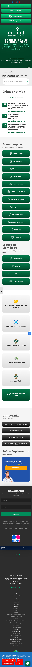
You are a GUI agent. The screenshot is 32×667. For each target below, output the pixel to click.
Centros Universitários (16, 643)
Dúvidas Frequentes (16, 625)
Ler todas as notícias (15, 98)
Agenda (16, 629)
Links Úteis (16, 637)
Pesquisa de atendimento (16, 362)
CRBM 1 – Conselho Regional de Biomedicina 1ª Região (16, 31)
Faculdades (16, 646)
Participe (29, 547)
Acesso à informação (20, 547)
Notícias (16, 606)
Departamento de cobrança (16, 345)
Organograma (16, 598)
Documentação (16, 631)
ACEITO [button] (20, 660)
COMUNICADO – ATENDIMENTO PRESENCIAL (14, 116)
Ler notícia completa (16, 112)
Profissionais (16, 618)
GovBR (3, 548)
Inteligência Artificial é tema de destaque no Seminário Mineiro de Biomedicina (17, 127)
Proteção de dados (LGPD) (16, 327)
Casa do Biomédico (16, 10)
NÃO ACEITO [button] (19, 663)
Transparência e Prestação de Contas (16, 306)
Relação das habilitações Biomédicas (16, 621)
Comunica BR (11, 547)
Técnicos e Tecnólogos (16, 623)
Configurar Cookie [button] (8, 663)
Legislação (16, 608)
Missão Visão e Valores (16, 596)
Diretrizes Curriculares (16, 616)
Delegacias (16, 604)
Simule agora (16, 468)
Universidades (16, 641)
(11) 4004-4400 (14, 465)
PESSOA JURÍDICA (16, 635)
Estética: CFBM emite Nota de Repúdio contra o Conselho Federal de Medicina (18, 106)
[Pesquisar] (27, 81)
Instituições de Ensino (16, 639)
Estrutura (16, 593)
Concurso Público (16, 381)
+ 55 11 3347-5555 (17, 575)
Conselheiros (16, 600)
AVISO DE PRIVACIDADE (9, 660)
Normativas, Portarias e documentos (16, 614)
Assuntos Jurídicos (16, 627)
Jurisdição (16, 602)
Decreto (16, 612)
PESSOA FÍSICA (16, 633)
